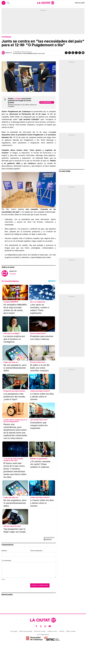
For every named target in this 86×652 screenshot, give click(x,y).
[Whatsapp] (76, 52)
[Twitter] (69, 52)
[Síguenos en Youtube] (50, 626)
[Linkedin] (73, 52)
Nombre (4, 550)
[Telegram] (79, 52)
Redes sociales (71, 631)
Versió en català (79, 3)
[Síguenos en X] (41, 626)
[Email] (83, 52)
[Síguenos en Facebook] (36, 626)
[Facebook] (66, 52)
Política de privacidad (25, 631)
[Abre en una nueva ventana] (34, 638)
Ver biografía (12, 273)
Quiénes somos (52, 631)
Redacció (9, 52)
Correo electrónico (36, 550)
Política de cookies (40, 631)
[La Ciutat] (45, 2)
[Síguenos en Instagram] (45, 626)
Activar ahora (45, 102)
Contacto (61, 631)
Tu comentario (6, 560)
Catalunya (6, 37)
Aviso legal (13, 631)
